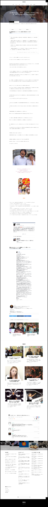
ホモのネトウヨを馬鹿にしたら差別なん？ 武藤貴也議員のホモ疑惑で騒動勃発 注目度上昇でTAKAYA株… (24, 461)
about (31, 4)
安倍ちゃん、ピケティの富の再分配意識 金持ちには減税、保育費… (14, 401)
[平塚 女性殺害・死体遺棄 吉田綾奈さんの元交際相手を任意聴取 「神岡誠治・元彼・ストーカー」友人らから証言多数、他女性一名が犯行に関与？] (34, 351)
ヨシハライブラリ (7, 489)
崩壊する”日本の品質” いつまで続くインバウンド (10, 462)
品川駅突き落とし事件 (11, 57)
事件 (18, 319)
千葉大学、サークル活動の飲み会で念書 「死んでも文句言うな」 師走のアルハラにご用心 (21, 208)
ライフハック (23, 4)
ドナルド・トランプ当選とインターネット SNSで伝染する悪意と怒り (23, 471)
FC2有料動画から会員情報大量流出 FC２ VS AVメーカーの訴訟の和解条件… (24, 483)
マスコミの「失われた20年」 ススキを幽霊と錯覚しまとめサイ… (34, 380)
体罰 (20, 319)
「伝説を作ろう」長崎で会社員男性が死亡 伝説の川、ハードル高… (34, 403)
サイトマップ (27, 4)
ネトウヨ (16, 4)
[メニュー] (47, 1)
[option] (5, 445)
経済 (13, 4)
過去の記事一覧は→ (12, 309)
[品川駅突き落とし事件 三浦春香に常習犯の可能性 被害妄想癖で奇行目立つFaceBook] (16, 328)
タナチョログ (6, 488)
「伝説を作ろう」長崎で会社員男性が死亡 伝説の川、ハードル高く (18, 203)
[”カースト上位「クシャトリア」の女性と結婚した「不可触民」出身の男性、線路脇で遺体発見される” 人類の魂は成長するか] (14, 352)
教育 (21, 319)
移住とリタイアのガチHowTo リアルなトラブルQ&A (10, 471)
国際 (9, 355)
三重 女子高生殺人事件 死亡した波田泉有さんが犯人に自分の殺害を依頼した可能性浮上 (20, 213)
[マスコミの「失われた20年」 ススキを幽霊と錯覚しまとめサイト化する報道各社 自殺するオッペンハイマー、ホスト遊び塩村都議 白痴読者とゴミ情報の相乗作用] (34, 373)
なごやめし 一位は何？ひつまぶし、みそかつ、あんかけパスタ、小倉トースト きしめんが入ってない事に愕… (23, 468)
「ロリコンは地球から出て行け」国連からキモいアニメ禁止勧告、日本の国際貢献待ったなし (21, 212)
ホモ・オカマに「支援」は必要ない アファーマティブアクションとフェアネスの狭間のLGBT (23, 480)
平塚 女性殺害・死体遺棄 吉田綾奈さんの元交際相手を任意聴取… (33, 357)
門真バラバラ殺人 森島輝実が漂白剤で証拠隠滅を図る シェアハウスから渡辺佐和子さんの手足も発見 (22, 202)
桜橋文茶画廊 (6, 492)
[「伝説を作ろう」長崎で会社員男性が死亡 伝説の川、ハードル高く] (34, 396)
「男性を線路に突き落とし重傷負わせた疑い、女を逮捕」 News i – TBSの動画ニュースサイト (28, 52)
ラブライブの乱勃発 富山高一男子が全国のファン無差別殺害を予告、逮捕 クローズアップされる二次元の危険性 (23, 214)
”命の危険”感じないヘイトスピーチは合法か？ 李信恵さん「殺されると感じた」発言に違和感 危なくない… (23, 477)
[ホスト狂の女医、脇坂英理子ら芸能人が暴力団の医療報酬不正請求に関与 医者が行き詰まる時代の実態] (14, 373)
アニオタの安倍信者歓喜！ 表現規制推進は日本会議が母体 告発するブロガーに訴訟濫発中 (21, 209)
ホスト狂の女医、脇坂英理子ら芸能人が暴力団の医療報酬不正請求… (14, 381)
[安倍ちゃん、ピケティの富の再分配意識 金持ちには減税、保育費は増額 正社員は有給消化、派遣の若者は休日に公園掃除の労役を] (14, 395)
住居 (19, 319)
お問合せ (34, 4)
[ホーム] (9, 23)
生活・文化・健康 (16, 319)
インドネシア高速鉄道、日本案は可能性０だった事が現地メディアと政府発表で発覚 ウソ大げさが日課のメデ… (23, 464)
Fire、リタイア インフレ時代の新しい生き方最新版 (10, 473)
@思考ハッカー (13, 434)
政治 (19, 4)
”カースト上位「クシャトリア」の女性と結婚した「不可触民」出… (14, 358)
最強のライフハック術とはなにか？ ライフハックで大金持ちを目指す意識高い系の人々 (23, 454)
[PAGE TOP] (47, 498)
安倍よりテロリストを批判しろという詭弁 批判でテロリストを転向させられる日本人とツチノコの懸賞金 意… (24, 458)
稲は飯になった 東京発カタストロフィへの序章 (10, 459)
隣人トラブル (23, 319)
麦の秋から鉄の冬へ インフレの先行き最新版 (10, 469)
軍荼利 (24, 2)
